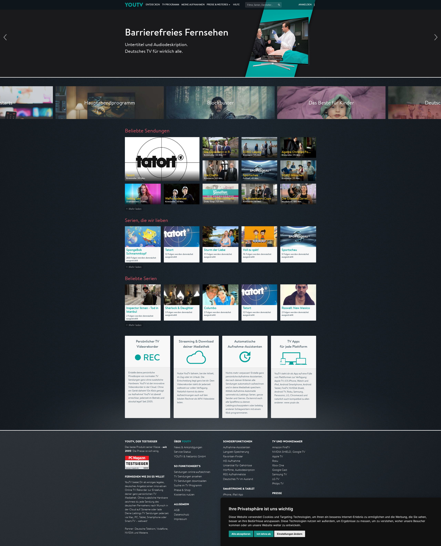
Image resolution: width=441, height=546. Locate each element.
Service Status (182, 452)
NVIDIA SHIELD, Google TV (288, 452)
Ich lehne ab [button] (264, 533)
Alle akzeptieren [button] (241, 533)
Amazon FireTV (281, 447)
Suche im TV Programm (188, 485)
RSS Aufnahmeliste (234, 474)
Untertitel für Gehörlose (237, 465)
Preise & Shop (182, 490)
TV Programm (170, 5)
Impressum (180, 519)
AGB (177, 510)
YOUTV (134, 5)
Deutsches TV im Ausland (238, 479)
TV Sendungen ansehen (188, 476)
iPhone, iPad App (233, 494)
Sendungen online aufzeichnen (192, 472)
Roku (275, 461)
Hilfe (236, 5)
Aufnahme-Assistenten (236, 447)
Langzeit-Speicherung (236, 452)
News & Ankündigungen (188, 447)
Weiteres (217, 5)
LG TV (275, 479)
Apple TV (277, 456)
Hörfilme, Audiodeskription (239, 470)
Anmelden (305, 5)
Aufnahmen (193, 5)
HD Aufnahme (231, 461)
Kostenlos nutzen (184, 494)
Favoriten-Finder (233, 456)
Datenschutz (181, 514)
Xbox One (278, 465)
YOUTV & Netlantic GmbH (190, 456)
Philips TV (278, 483)
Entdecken (153, 5)
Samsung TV (279, 474)
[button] (314, 5)
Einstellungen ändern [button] (289, 533)
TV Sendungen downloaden (190, 481)
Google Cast (279, 470)
